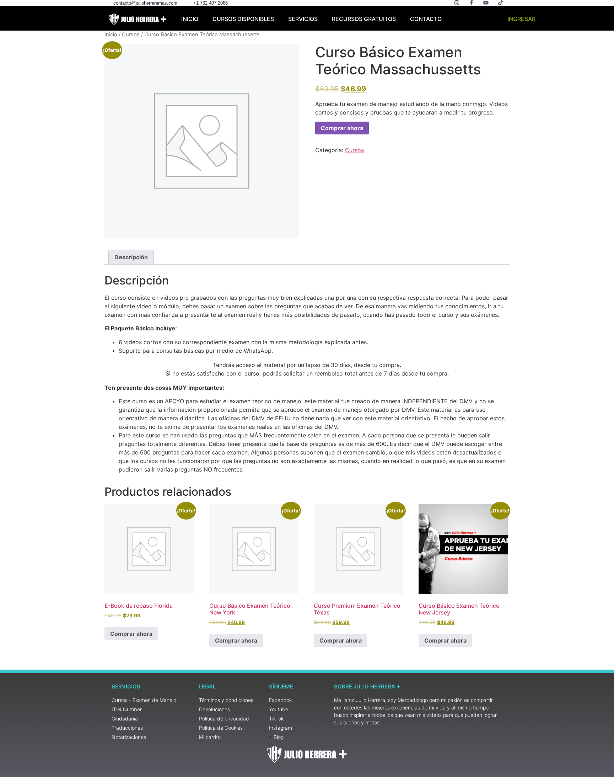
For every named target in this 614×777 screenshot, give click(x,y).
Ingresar (521, 18)
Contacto (426, 18)
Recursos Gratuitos (364, 18)
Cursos (131, 34)
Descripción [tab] (131, 257)
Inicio (189, 18)
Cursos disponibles (243, 18)
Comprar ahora (342, 128)
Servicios (303, 18)
